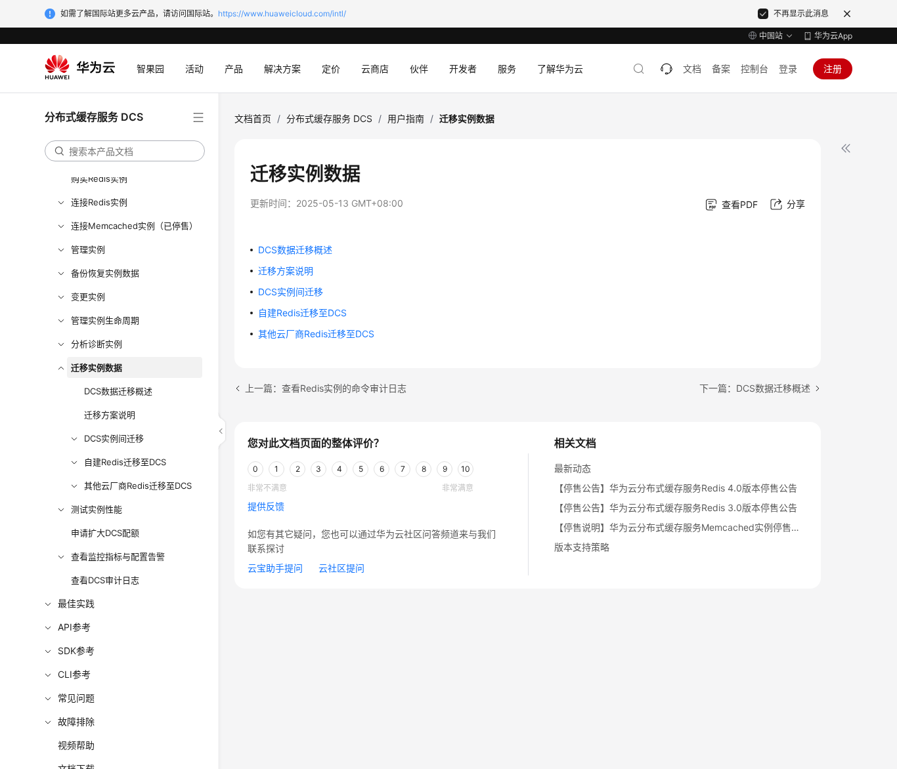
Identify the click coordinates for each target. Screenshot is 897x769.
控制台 (754, 68)
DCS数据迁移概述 (118, 391)
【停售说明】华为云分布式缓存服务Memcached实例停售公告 (682, 527)
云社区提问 (341, 567)
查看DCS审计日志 (105, 580)
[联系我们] (666, 69)
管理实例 (88, 249)
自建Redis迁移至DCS (125, 462)
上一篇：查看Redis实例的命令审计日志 (325, 388)
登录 (788, 68)
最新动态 (572, 468)
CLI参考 (74, 674)
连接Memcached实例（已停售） (134, 225)
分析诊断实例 (96, 344)
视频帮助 (76, 745)
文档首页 (252, 118)
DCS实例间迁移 (114, 438)
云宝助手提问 (275, 567)
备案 (721, 68)
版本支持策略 (581, 546)
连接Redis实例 (99, 202)
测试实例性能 (96, 509)
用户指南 (405, 118)
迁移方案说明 (109, 414)
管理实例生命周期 (105, 320)
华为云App (833, 36)
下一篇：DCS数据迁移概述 (754, 388)
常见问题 (76, 697)
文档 (692, 68)
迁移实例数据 (96, 367)
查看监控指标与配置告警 (118, 556)
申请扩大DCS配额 (105, 533)
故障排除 (76, 721)
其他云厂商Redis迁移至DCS (138, 485)
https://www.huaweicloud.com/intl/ (282, 13)
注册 (832, 68)
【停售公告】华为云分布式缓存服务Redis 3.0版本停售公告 (675, 507)
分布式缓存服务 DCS (329, 118)
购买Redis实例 (99, 178)
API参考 (74, 627)
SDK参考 (76, 650)
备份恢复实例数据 (105, 273)
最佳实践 (76, 603)
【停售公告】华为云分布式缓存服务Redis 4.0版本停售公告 (675, 487)
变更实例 (88, 296)
